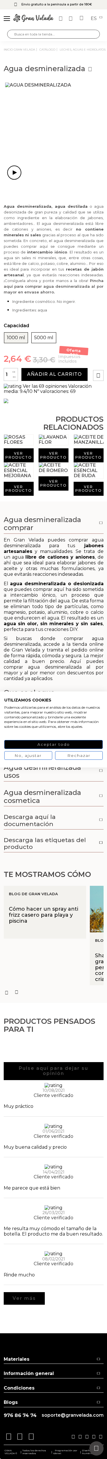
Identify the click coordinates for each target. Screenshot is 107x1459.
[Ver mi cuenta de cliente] (71, 18)
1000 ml (16, 337)
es (94, 18)
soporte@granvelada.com (73, 1415)
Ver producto (18, 455)
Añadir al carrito (54, 374)
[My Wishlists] (61, 18)
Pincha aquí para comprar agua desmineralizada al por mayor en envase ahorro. (54, 286)
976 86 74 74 (20, 1415)
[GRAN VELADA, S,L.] (33, 18)
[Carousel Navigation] (54, 992)
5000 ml (43, 337)
